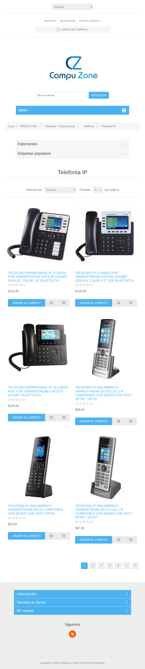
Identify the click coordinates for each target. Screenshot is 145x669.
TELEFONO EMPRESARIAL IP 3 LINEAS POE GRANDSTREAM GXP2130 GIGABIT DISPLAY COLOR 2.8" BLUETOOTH (38, 276)
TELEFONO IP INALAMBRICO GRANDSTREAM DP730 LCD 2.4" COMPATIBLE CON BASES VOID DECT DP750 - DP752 (103, 393)
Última (135, 565)
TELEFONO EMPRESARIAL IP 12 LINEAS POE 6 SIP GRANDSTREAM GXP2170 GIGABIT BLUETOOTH (38, 391)
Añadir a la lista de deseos (64, 303)
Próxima (126, 565)
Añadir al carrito (26, 303)
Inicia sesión (67, 21)
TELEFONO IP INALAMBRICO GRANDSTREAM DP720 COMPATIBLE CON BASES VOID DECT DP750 (35, 509)
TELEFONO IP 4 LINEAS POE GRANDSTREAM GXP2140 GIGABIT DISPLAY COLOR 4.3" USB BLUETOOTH (104, 276)
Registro (50, 21)
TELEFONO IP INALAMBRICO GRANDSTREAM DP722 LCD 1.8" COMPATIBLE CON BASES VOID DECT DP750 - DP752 (103, 511)
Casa (11, 126)
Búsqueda (99, 95)
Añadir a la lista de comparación (51, 303)
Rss (72, 634)
